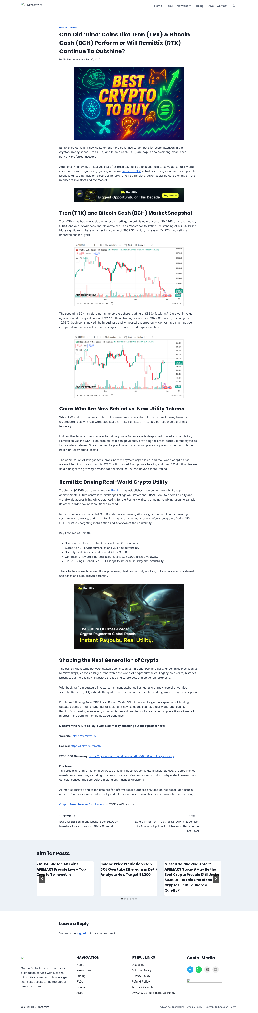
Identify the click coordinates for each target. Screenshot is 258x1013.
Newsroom (184, 6)
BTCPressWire (70, 59)
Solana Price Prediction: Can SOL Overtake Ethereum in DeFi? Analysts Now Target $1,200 (129, 869)
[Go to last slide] (42, 878)
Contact (222, 6)
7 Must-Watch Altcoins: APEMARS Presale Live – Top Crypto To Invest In (61, 869)
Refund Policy (141, 981)
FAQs (210, 6)
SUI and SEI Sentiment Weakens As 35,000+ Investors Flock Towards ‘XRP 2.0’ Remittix (88, 821)
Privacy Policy (141, 976)
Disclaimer (138, 964)
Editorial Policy (141, 970)
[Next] (216, 878)
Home (158, 6)
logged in (83, 933)
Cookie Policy (194, 1006)
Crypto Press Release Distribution (81, 804)
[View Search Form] (234, 6)
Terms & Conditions (144, 987)
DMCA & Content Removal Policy (153, 992)
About (169, 6)
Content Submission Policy (220, 1006)
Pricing (199, 6)
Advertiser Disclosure (172, 1006)
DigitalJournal (68, 27)
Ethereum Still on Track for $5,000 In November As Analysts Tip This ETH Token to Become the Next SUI (167, 823)
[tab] (122, 899)
